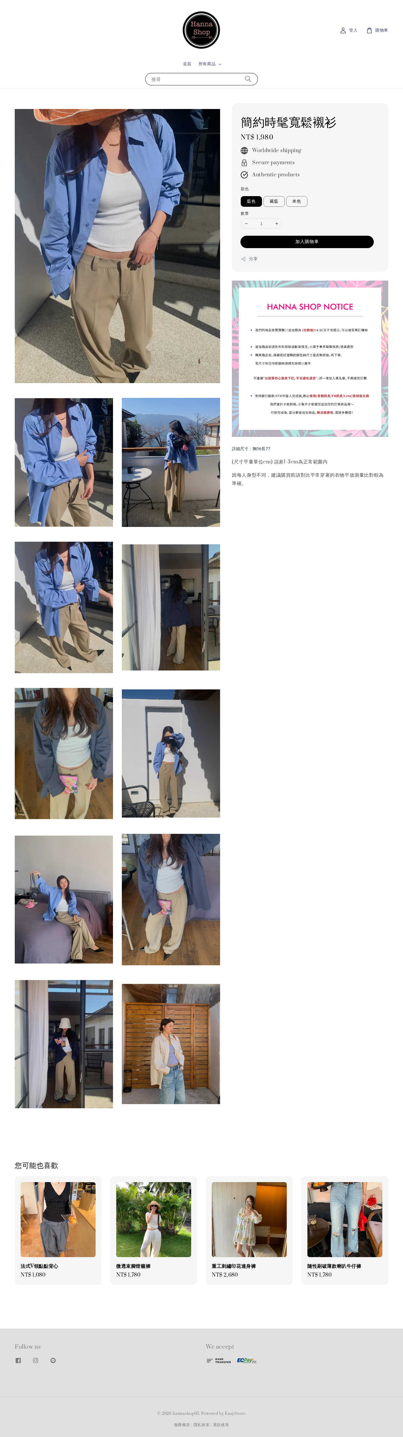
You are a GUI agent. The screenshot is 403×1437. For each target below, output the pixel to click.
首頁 (187, 64)
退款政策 (221, 1425)
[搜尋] (248, 79)
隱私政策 (202, 1425)
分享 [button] (253, 259)
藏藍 (274, 201)
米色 (296, 201)
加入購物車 (307, 242)
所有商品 (207, 64)
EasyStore (235, 1413)
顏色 (245, 189)
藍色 (251, 201)
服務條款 (182, 1425)
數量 (245, 213)
